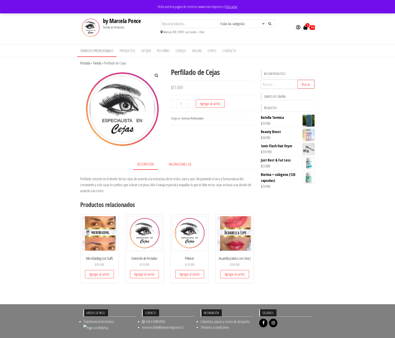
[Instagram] (273, 323)
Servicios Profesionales (97, 50)
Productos (127, 50)
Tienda (97, 63)
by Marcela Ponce (122, 21)
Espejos (181, 50)
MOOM (196, 50)
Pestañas (163, 50)
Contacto (229, 50)
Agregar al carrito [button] (99, 274)
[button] (156, 75)
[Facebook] (263, 323)
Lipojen (146, 50)
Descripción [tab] (145, 164)
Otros (212, 50)
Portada (85, 63)
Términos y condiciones (215, 327)
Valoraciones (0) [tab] (180, 164)
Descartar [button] (231, 6)
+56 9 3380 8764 (155, 321)
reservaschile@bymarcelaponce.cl (162, 327)
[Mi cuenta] (298, 27)
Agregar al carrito (210, 103)
